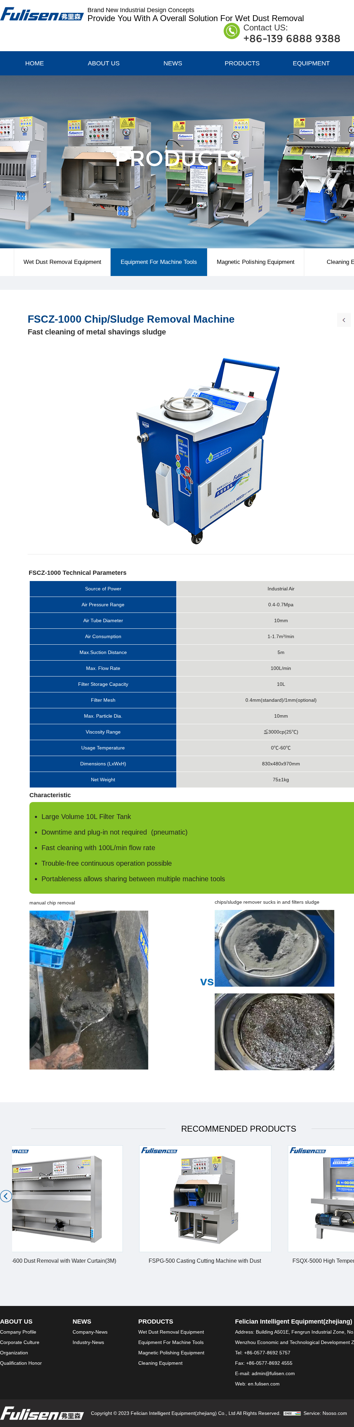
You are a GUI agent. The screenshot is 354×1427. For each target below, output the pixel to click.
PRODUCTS (242, 63)
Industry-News (88, 1342)
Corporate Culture (19, 1342)
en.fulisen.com (264, 1384)
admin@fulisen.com (273, 1373)
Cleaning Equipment (160, 1363)
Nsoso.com (335, 1413)
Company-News (90, 1332)
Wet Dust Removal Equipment (62, 262)
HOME (34, 63)
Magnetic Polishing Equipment (256, 262)
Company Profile (18, 1332)
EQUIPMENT (311, 63)
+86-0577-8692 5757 (267, 1352)
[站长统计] (292, 1413)
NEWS (173, 63)
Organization (14, 1352)
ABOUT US (104, 63)
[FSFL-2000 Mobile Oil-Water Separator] (344, 319)
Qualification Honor (21, 1363)
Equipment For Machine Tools (159, 262)
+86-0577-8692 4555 (269, 1363)
